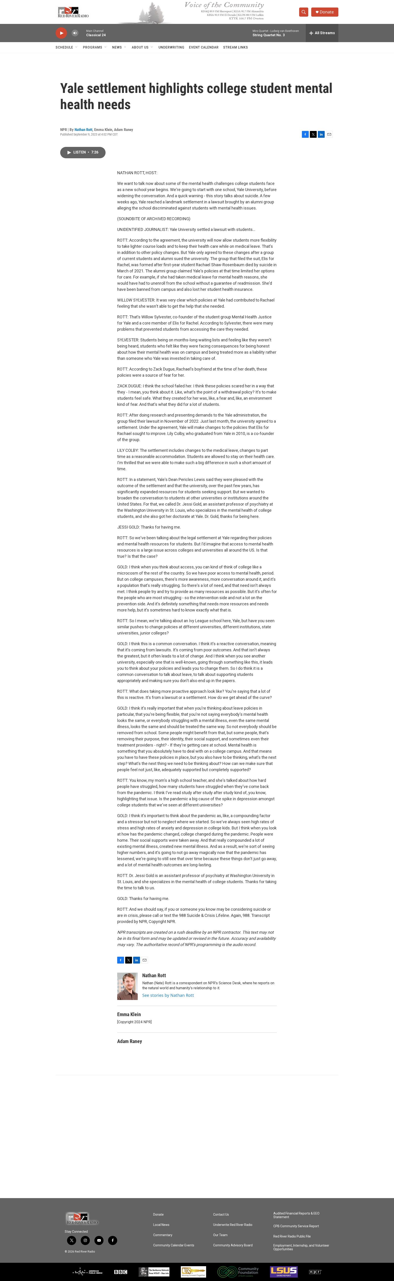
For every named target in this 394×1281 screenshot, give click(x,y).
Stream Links (235, 47)
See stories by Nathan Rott (168, 995)
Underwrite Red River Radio (232, 1225)
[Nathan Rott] (127, 986)
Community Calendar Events (173, 1245)
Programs (92, 47)
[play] (61, 33)
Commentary (162, 1235)
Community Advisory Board (233, 1245)
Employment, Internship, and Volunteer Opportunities (301, 1247)
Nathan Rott (83, 129)
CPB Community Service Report (296, 1226)
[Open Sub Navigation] (76, 47)
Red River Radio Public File (292, 1236)
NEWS (117, 47)
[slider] (82, 33)
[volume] (75, 33)
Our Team (220, 1235)
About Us (140, 47)
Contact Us (221, 1214)
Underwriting (171, 47)
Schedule (64, 47)
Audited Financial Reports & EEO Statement (296, 1215)
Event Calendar (204, 47)
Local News (161, 1225)
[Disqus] (197, 1137)
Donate (327, 12)
